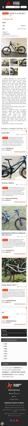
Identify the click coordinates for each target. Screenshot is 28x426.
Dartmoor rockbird (7, 183)
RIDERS (10, 370)
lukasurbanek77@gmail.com (11, 36)
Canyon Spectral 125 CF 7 (9, 285)
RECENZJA (4, 370)
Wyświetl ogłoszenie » (20, 152)
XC (10, 372)
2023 (5, 344)
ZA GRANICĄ (6, 367)
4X (2, 367)
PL (23, 7)
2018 (5, 353)
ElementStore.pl (14, 390)
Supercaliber (6, 133)
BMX (22, 367)
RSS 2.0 (14, 396)
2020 (5, 349)
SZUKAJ (17, 7)
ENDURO (17, 368)
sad (3, 312)
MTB (8, 376)
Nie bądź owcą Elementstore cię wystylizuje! (15, 413)
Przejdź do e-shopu (14, 399)
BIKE (18, 372)
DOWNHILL (5, 372)
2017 (5, 356)
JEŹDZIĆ (12, 367)
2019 (5, 351)
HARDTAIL (21, 374)
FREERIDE (4, 376)
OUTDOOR (14, 370)
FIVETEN (22, 372)
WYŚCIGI (13, 372)
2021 (5, 346)
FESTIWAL (11, 376)
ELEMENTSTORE (7, 374)
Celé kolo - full (8, 19)
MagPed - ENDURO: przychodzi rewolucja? (15, 407)
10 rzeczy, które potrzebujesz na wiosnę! (15, 405)
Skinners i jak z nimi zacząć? (15, 415)
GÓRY (19, 370)
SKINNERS (15, 374)
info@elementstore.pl (15, 393)
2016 (5, 358)
